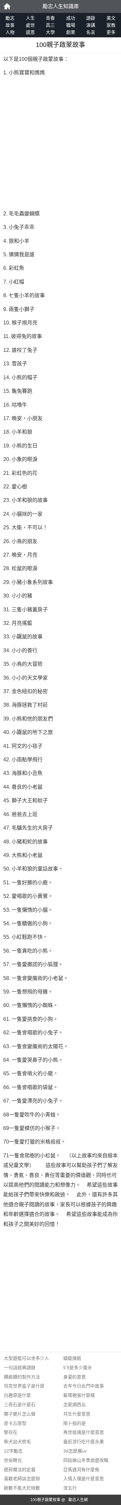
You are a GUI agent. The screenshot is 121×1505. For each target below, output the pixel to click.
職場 (70, 25)
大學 (50, 32)
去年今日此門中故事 (83, 1385)
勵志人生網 (78, 1500)
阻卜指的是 (74, 1423)
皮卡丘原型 (15, 1423)
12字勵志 (13, 1450)
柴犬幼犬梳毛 (17, 1441)
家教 (111, 25)
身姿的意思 (74, 1376)
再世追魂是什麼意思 (83, 1432)
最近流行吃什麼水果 (83, 1441)
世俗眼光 (13, 1460)
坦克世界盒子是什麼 (24, 1385)
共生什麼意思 (76, 1413)
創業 (70, 32)
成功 (70, 18)
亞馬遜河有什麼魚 (81, 1469)
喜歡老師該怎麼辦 (22, 1478)
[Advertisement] (60, 143)
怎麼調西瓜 (74, 1404)
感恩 (30, 32)
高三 (50, 25)
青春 (50, 18)
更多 (111, 32)
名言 (90, 32)
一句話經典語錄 (19, 1367)
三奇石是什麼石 (19, 1404)
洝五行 (70, 1488)
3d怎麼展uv (75, 1450)
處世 (30, 25)
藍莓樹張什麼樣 (79, 1395)
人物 (10, 32)
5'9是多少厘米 (77, 1367)
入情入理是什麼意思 (83, 1478)
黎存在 (10, 1432)
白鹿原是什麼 (17, 1395)
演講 (90, 25)
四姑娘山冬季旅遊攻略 (85, 1460)
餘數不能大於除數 (22, 1488)
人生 (30, 18)
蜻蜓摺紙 (72, 1358)
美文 (111, 18)
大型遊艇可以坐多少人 (26, 1358)
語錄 (90, 18)
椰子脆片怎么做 (19, 1413)
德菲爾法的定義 (19, 1469)
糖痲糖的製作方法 (22, 1376)
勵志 (6, 6)
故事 (10, 25)
